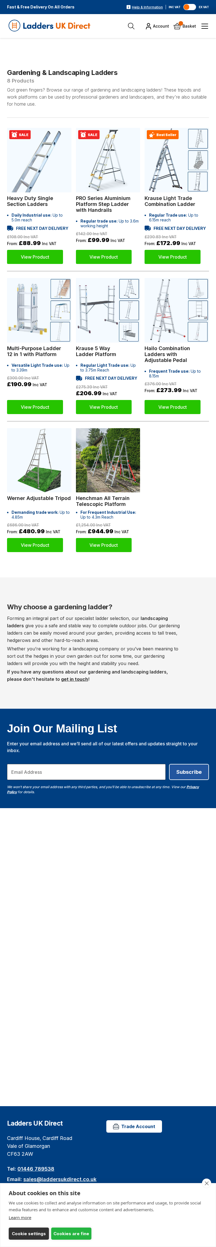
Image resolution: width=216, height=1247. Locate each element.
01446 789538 (35, 1169)
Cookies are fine (71, 1233)
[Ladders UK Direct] (50, 26)
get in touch (74, 679)
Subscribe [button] (189, 772)
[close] (206, 1183)
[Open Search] (131, 26)
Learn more (20, 1217)
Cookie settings (29, 1233)
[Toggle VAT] (189, 7)
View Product (35, 257)
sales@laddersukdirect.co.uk (59, 1179)
